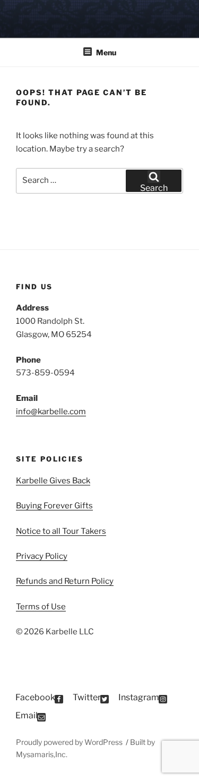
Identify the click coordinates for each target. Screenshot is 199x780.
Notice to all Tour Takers (61, 531)
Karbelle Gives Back (53, 480)
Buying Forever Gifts (54, 505)
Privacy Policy (41, 556)
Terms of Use (41, 606)
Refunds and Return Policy (65, 581)
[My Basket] (177, 17)
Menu (106, 52)
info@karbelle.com (51, 411)
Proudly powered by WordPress (70, 742)
